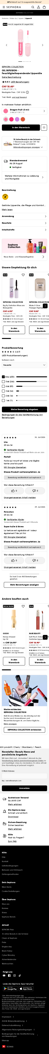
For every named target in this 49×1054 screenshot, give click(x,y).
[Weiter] (42, 45)
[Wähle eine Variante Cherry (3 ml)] (11, 119)
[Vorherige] (6, 45)
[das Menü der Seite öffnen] (4, 7)
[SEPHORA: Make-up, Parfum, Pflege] (14, 7)
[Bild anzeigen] (24, 43)
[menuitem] (38, 7)
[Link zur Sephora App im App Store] (26, 988)
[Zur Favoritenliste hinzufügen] (23, 275)
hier (22, 995)
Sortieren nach (8, 360)
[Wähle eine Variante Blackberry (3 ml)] (17, 119)
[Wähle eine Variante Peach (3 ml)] (22, 119)
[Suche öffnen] (33, 7)
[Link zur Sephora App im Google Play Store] (10, 988)
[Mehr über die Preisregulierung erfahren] (27, 92)
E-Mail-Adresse (8, 771)
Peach (38, 747)
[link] (24, 409)
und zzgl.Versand (19, 97)
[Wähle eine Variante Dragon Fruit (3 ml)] (5, 119)
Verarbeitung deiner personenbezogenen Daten (23, 761)
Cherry (16, 747)
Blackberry (27, 747)
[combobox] (24, 365)
